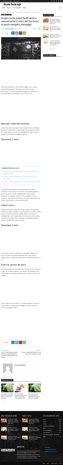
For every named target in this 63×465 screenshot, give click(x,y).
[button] (60, 8)
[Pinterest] (20, 33)
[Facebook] (52, 1)
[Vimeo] (59, 1)
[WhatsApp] (24, 33)
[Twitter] (56, 1)
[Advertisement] (21, 73)
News (6, 12)
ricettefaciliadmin (9, 28)
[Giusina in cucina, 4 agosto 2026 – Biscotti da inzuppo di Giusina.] (46, 36)
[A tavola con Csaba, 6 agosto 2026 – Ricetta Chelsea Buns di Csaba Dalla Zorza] (46, 20)
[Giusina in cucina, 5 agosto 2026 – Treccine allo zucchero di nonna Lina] (46, 28)
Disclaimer (47, 447)
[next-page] (5, 402)
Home (2, 12)
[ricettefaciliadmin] (2, 29)
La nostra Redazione (50, 449)
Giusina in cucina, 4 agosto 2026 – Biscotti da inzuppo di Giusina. (22, 181)
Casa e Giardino (8, 14)
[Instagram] (54, 1)
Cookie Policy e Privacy (51, 451)
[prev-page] (2, 402)
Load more (52, 49)
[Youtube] (61, 1)
